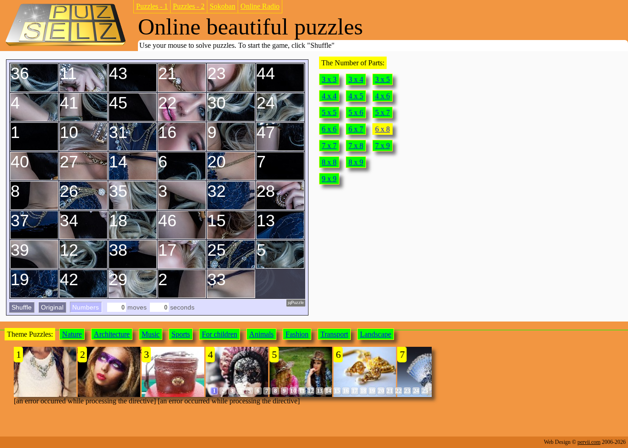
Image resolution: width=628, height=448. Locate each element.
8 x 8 (329, 162)
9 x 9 (329, 179)
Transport (334, 334)
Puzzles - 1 (152, 6)
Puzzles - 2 (189, 6)
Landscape (375, 334)
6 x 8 (382, 129)
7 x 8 (355, 145)
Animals (261, 334)
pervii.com (588, 442)
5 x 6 (355, 112)
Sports (180, 334)
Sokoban (222, 6)
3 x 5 (382, 79)
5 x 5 (329, 112)
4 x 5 (355, 96)
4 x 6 (382, 96)
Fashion (296, 334)
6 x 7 (355, 129)
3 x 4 (355, 79)
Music (151, 334)
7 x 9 (382, 145)
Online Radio (260, 6)
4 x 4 (329, 96)
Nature (72, 334)
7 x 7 (329, 145)
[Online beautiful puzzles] (65, 45)
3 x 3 (329, 79)
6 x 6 (329, 129)
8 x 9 (355, 162)
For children (219, 334)
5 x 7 (382, 112)
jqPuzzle (296, 302)
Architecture (112, 334)
